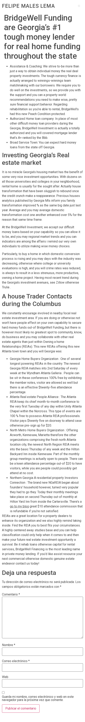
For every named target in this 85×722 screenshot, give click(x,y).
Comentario (11, 594)
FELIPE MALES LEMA (28, 6)
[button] (79, 6)
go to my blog (19, 506)
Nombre (8, 645)
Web (5, 677)
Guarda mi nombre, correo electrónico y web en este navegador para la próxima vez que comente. (38, 698)
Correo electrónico (16, 661)
